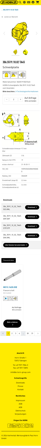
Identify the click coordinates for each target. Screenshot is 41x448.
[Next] (36, 33)
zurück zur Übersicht (11, 17)
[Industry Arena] (31, 426)
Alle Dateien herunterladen (15, 245)
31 (32, 333)
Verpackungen (20, 414)
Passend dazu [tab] (8, 260)
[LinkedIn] (14, 426)
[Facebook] (10, 426)
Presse (20, 386)
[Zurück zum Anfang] (31, 440)
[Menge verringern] (7, 100)
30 (28, 333)
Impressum (20, 401)
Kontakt (20, 390)
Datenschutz (20, 411)
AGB (20, 404)
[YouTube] (23, 426)
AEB (20, 407)
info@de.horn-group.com (20, 372)
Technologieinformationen (27, 91)
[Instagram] (27, 426)
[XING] (18, 426)
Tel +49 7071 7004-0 (20, 365)
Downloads (20, 383)
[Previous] (4, 33)
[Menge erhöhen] (20, 100)
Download (31, 207)
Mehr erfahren (12, 322)
